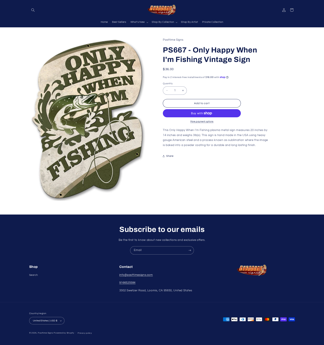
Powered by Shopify (64, 333)
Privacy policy (85, 333)
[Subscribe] (190, 250)
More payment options (202, 122)
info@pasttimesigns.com (136, 274)
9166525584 (127, 282)
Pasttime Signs (45, 333)
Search (33, 275)
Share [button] (169, 156)
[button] (33, 10)
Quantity (168, 83)
